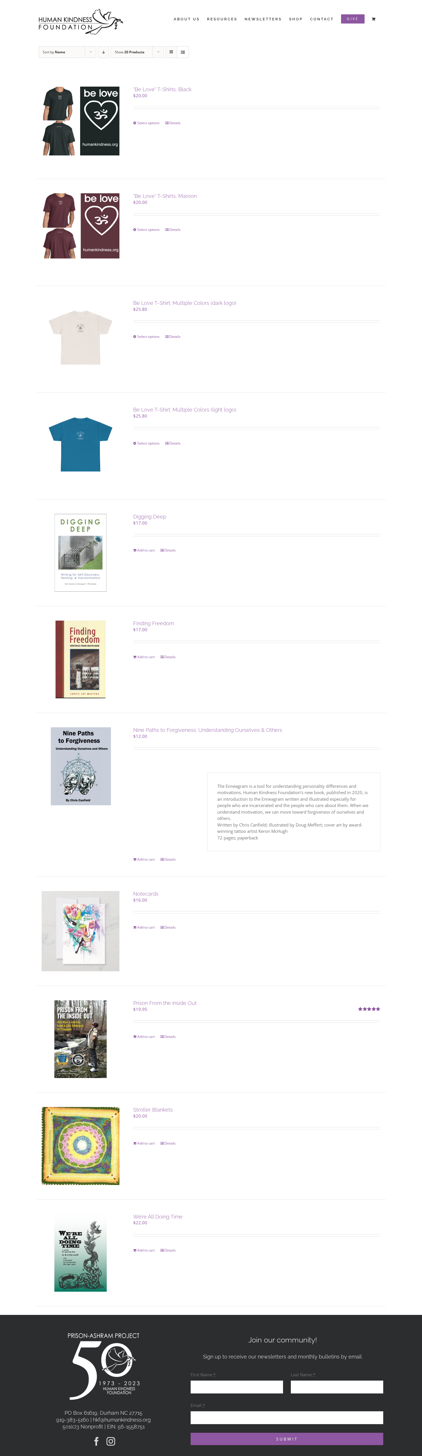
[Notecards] (80, 931)
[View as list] (182, 52)
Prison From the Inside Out (165, 1003)
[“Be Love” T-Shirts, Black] (80, 125)
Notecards (145, 894)
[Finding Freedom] (80, 659)
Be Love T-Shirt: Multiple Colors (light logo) (184, 410)
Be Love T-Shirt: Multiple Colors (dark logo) (184, 303)
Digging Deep (149, 517)
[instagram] (111, 1441)
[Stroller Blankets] (80, 1146)
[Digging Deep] (80, 553)
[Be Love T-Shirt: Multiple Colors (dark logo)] (80, 339)
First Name (203, 1374)
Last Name (303, 1374)
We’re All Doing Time (158, 1217)
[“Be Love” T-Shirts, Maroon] (80, 232)
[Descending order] (103, 52)
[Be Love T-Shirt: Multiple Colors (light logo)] (80, 446)
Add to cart (146, 550)
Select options (148, 122)
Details (175, 122)
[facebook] (96, 1441)
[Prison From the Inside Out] (80, 1039)
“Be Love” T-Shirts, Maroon (165, 196)
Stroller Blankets (153, 1110)
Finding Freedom (153, 623)
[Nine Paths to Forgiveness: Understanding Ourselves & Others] (80, 766)
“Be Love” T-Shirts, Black (162, 89)
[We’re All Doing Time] (80, 1253)
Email (198, 1405)
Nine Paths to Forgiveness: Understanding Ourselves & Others (207, 730)
